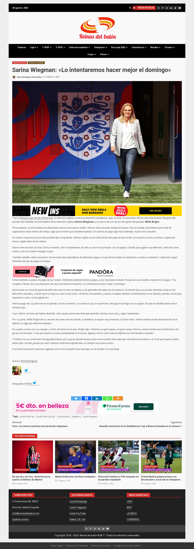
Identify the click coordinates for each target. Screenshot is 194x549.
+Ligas (90, 54)
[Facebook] (86, 398)
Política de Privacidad (77, 545)
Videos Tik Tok (77, 519)
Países (103, 54)
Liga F (33, 47)
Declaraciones (64, 416)
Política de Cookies (100, 545)
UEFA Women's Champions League (71, 470)
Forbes (28, 383)
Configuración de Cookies (127, 545)
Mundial (154, 47)
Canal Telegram (77, 507)
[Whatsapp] (107, 398)
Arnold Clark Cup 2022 (45, 416)
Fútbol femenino (19, 63)
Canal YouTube (77, 513)
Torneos (168, 47)
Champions (99, 47)
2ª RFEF (59, 47)
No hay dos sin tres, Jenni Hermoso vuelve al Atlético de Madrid (32, 456)
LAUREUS (132, 513)
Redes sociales (146, 8)
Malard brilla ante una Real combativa (75, 456)
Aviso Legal (57, 545)
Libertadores (138, 47)
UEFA (129, 501)
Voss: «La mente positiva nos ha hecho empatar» (40, 424)
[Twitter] (76, 398)
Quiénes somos (20, 519)
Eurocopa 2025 (118, 47)
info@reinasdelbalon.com (25, 513)
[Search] (130, 8)
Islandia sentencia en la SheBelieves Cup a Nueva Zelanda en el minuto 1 (140, 424)
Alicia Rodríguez (29, 361)
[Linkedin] (97, 398)
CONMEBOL (133, 519)
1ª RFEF (45, 47)
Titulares (21, 47)
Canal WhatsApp (78, 501)
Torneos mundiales (36, 63)
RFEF (129, 507)
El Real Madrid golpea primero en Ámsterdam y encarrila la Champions (161, 456)
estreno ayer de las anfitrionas (36, 217)
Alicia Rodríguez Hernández (29, 77)
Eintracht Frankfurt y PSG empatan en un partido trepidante (118, 456)
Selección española (78, 47)
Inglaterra (76, 416)
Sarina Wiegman (90, 416)
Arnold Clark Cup (27, 416)
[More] (118, 398)
